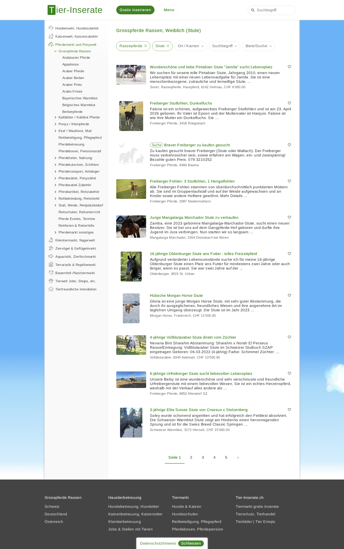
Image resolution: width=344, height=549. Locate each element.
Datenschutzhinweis (158, 543)
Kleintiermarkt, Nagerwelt (75, 240)
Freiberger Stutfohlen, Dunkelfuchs (181, 103)
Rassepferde (130, 46)
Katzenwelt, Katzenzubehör (76, 36)
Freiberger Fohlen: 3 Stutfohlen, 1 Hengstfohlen (192, 181)
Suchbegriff (222, 46)
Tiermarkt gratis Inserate (257, 506)
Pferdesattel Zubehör (75, 185)
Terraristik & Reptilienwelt (75, 265)
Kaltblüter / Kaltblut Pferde (79, 117)
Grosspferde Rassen (75, 51)
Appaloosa (70, 64)
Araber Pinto (72, 85)
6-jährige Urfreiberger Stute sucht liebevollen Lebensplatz (201, 373)
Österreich (54, 522)
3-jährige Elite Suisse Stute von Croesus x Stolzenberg (199, 410)
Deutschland (56, 514)
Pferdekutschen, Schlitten (79, 165)
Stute (160, 46)
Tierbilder (244, 522)
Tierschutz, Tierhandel (255, 514)
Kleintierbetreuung (124, 522)
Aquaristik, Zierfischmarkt (75, 257)
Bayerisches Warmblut (80, 98)
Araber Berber (73, 78)
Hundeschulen (185, 514)
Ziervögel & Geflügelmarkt (75, 248)
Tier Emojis (265, 522)
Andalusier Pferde (76, 58)
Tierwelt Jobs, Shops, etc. (75, 281)
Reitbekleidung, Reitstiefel (79, 198)
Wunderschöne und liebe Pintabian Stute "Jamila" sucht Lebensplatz (211, 67)
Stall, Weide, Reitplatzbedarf (81, 205)
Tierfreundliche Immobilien (75, 289)
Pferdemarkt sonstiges (76, 232)
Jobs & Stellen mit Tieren (130, 529)
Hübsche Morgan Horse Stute (176, 295)
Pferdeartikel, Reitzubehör (79, 192)
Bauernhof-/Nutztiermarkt (75, 273)
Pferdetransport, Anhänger (79, 171)
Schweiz (52, 506)
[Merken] (289, 67)
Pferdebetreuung (71, 144)
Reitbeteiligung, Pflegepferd (80, 138)
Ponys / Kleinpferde (74, 124)
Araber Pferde (73, 71)
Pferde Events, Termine (77, 219)
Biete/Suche (256, 46)
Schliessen (191, 543)
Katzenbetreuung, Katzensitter (135, 514)
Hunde (178, 506)
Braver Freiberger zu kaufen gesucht (197, 145)
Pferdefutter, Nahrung (75, 158)
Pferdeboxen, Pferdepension (197, 529)
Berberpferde (72, 112)
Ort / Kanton (188, 46)
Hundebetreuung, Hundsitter (133, 506)
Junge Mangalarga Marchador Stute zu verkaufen (194, 217)
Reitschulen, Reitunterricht (79, 212)
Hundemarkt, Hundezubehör (77, 28)
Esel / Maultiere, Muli (75, 131)
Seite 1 (174, 457)
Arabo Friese (72, 91)
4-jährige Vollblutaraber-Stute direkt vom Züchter (193, 337)
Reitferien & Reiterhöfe (76, 226)
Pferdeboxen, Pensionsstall (80, 151)
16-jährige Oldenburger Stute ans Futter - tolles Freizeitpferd (203, 254)
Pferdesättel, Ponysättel (77, 178)
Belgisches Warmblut (78, 105)
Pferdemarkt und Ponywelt (76, 45)
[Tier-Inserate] (77, 10)
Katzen (195, 506)
